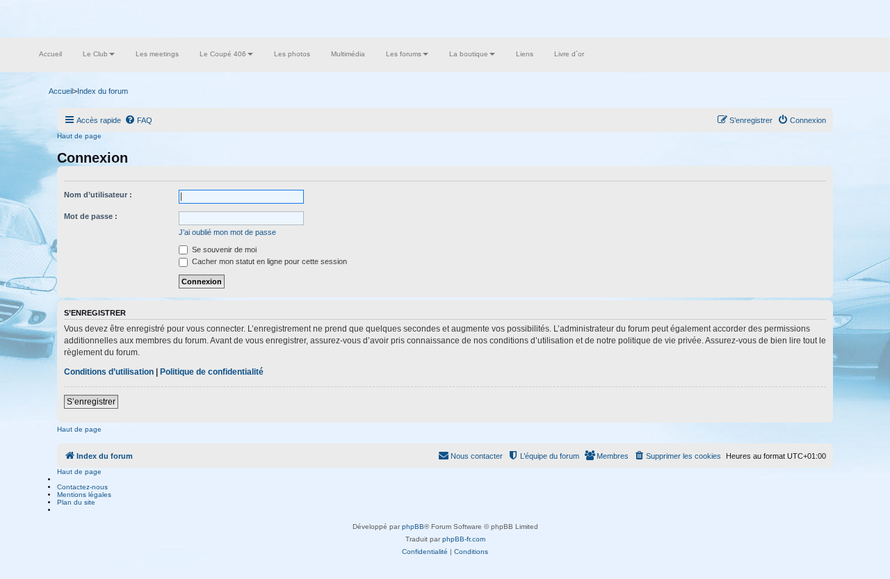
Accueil (50, 54)
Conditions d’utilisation (109, 372)
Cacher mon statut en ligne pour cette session (268, 261)
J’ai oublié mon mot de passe (227, 232)
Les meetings (157, 54)
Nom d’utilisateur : (98, 194)
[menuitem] (138, 120)
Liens (524, 54)
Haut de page (79, 136)
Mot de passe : (91, 216)
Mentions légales (84, 494)
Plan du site (76, 502)
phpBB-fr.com (463, 539)
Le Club (95, 54)
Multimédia (348, 54)
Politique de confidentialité (212, 372)
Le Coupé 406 (223, 54)
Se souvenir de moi (223, 249)
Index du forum (102, 91)
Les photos (292, 54)
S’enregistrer (91, 402)
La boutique (468, 54)
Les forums (403, 54)
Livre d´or (569, 54)
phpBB (413, 526)
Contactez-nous (82, 487)
